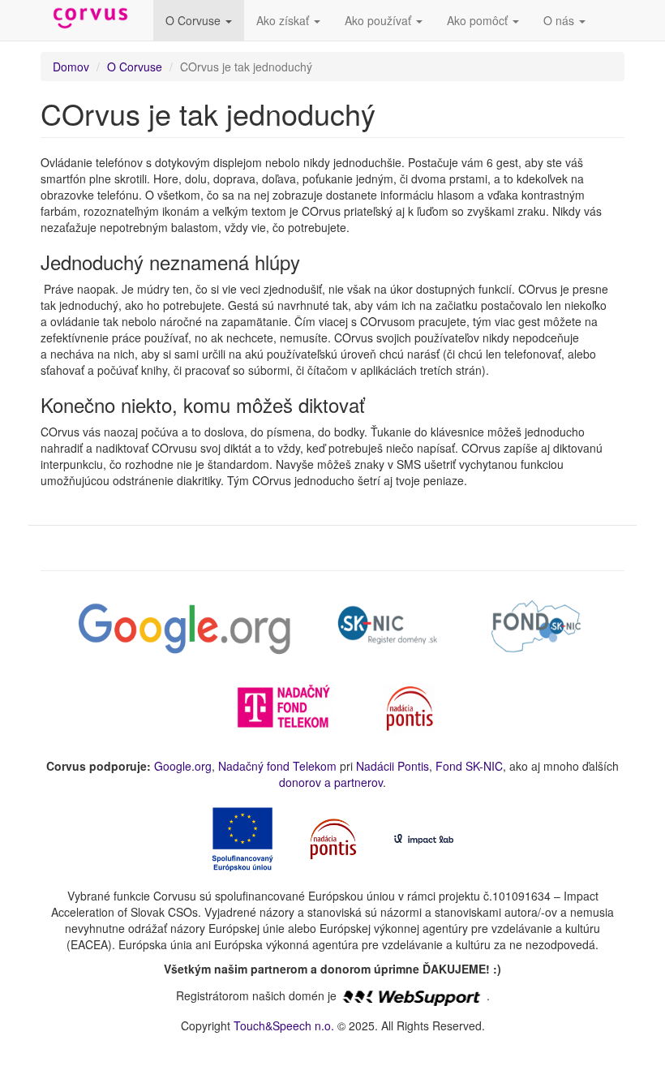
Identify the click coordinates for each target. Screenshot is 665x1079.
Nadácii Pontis (392, 766)
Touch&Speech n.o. (284, 1025)
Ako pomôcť (479, 20)
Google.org (183, 766)
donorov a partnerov (331, 782)
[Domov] (97, 18)
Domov (71, 66)
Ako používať (379, 20)
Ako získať (284, 20)
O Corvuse (194, 20)
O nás (560, 20)
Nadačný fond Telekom (277, 766)
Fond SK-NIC (469, 766)
